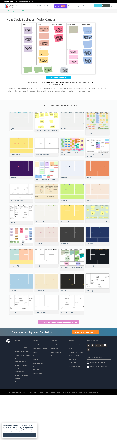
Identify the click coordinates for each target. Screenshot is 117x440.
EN (62, 85)
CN (64, 85)
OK (19, 434)
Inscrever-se (98, 6)
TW (66, 85)
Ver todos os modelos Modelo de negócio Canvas (58, 322)
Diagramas (14, 11)
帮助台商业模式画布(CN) (70, 82)
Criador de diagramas (22, 355)
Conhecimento (38, 363)
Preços (92, 6)
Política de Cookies (27, 431)
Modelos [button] (85, 6)
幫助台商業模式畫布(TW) (86, 82)
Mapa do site (37, 373)
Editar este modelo (58, 77)
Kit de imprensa (56, 352)
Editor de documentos (22, 365)
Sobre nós (54, 345)
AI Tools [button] (59, 6)
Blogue (35, 359)
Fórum (35, 352)
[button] (49, 5)
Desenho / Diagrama (40, 348)
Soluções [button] (78, 6)
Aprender (36, 356)
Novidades (54, 348)
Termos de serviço (75, 345)
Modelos (22, 11)
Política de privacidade (76, 352)
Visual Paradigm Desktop (26, 1)
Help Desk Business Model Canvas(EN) (50, 82)
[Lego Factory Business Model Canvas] (72, 270)
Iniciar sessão (106, 6)
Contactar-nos (56, 356)
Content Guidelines (75, 356)
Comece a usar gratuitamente (85, 332)
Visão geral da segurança (91, 392)
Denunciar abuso (74, 366)
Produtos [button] (39, 6)
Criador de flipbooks (22, 351)
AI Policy (71, 348)
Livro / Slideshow (38, 345)
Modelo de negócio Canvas (35, 11)
